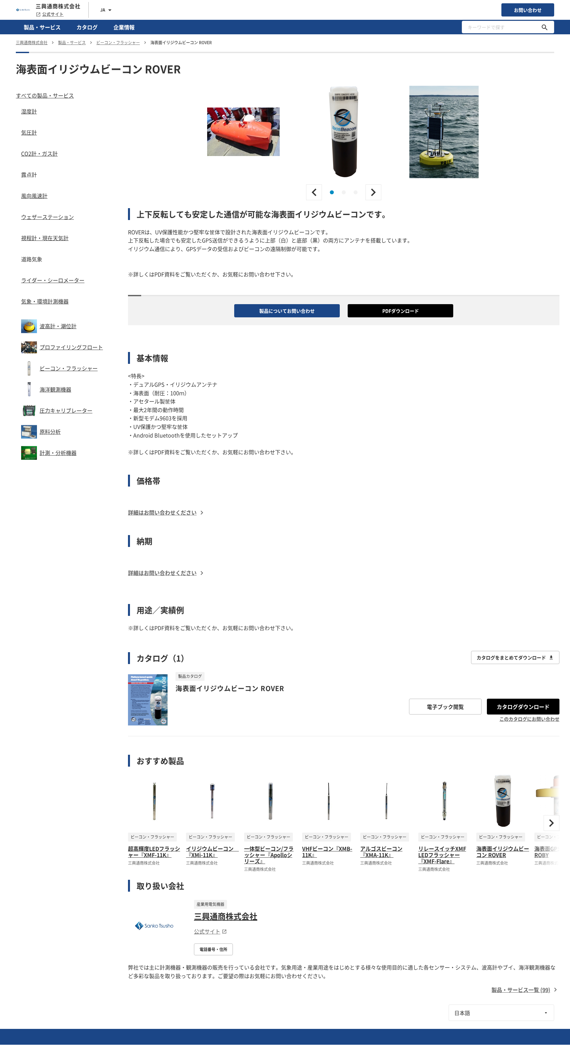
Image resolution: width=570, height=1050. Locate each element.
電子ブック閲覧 (445, 707)
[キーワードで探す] (544, 27)
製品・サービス (42, 27)
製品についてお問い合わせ (287, 310)
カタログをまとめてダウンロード (511, 657)
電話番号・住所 (213, 949)
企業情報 (124, 27)
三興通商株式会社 (225, 916)
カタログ (87, 27)
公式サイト (53, 14)
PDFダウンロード (400, 310)
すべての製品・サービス (45, 95)
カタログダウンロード (523, 707)
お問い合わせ (528, 10)
